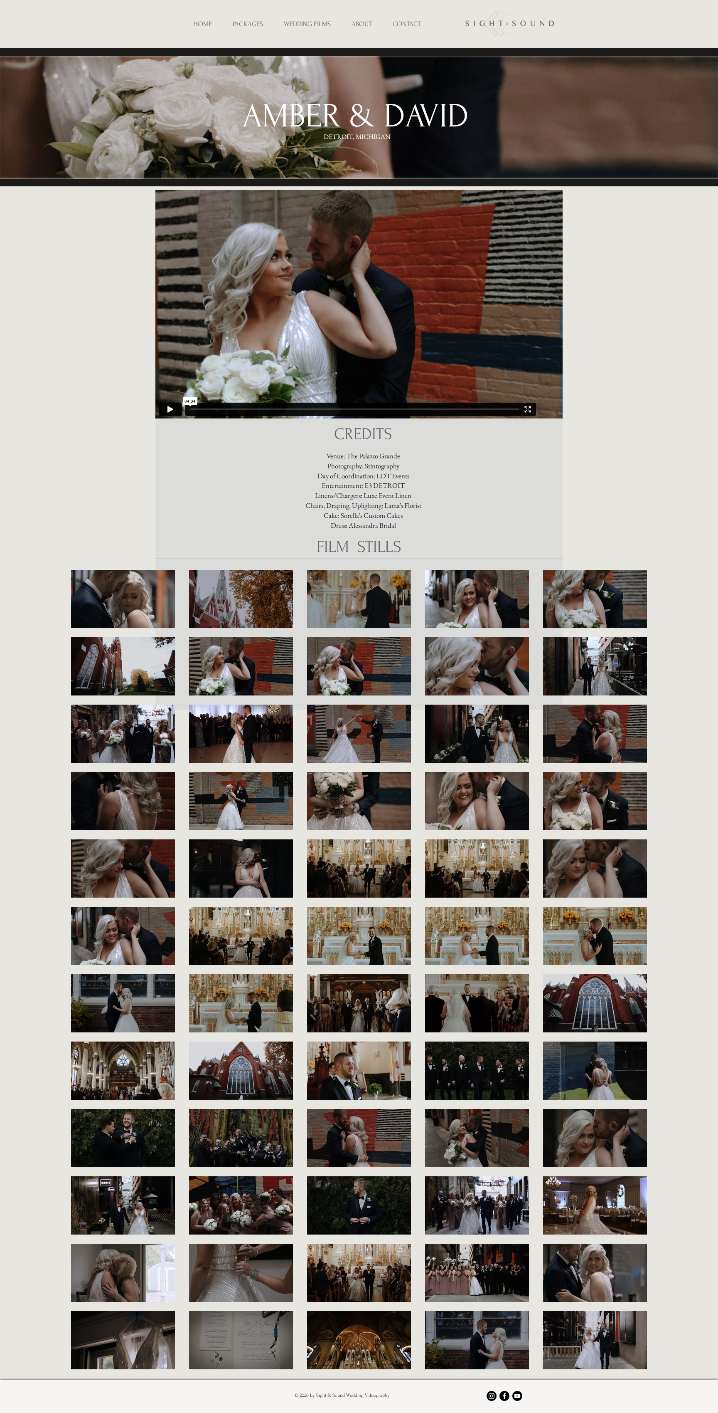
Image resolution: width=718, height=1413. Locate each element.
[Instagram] (492, 1396)
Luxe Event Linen (387, 495)
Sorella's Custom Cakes (372, 515)
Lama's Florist (402, 505)
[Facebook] (504, 1396)
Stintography (382, 465)
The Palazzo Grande (373, 455)
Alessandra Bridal (372, 525)
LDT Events (392, 475)
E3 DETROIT (384, 485)
